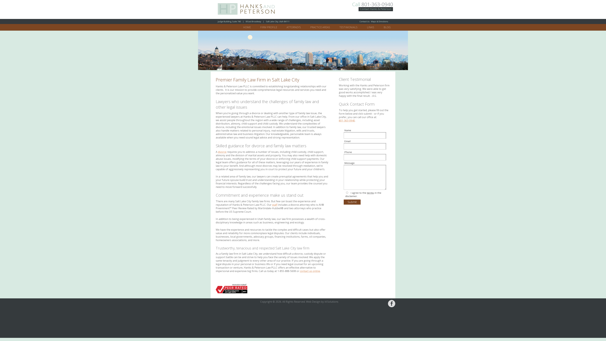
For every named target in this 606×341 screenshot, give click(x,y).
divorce (222, 152)
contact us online (310, 271)
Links (370, 27)
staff (274, 204)
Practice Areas (320, 27)
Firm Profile (268, 27)
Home (247, 27)
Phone (348, 152)
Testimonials (348, 27)
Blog (387, 27)
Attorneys (294, 27)
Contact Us (364, 21)
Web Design (313, 301)
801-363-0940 (372, 4)
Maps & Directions (379, 21)
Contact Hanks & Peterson (375, 9)
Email (347, 141)
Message (349, 163)
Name (347, 130)
